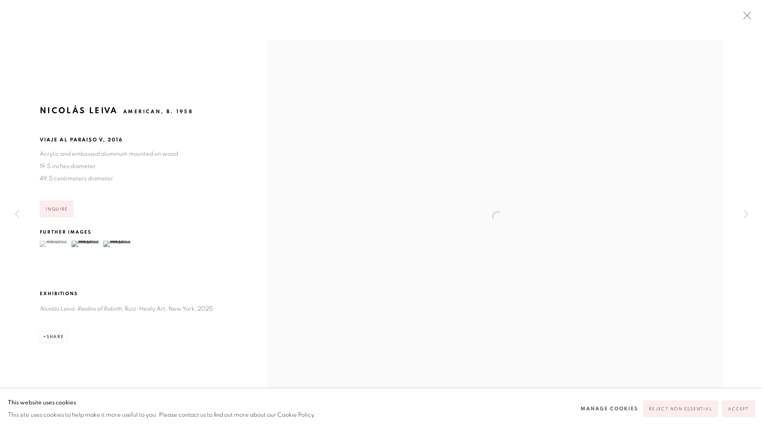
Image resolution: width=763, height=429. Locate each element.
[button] (55, 244)
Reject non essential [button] (680, 409)
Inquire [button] (57, 209)
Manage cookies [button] (609, 409)
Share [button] (55, 336)
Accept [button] (738, 409)
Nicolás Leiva (79, 110)
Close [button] (745, 18)
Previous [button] (17, 214)
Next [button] (746, 214)
